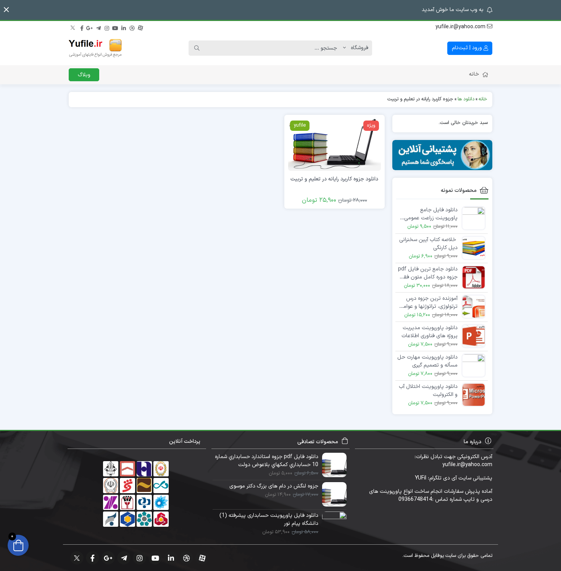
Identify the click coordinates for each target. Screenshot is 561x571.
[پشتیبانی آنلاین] (442, 155)
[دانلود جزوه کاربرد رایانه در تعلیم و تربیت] (334, 144)
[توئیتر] (73, 27)
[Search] (197, 48)
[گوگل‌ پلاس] (90, 27)
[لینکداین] (124, 27)
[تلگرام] (98, 27)
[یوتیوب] (115, 27)
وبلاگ (84, 75)
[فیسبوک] (82, 27)
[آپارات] (140, 27)
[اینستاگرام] (107, 27)
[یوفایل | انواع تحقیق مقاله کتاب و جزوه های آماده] (95, 48)
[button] (6, 10)
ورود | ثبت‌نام (468, 48)
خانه (474, 74)
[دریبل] (132, 27)
